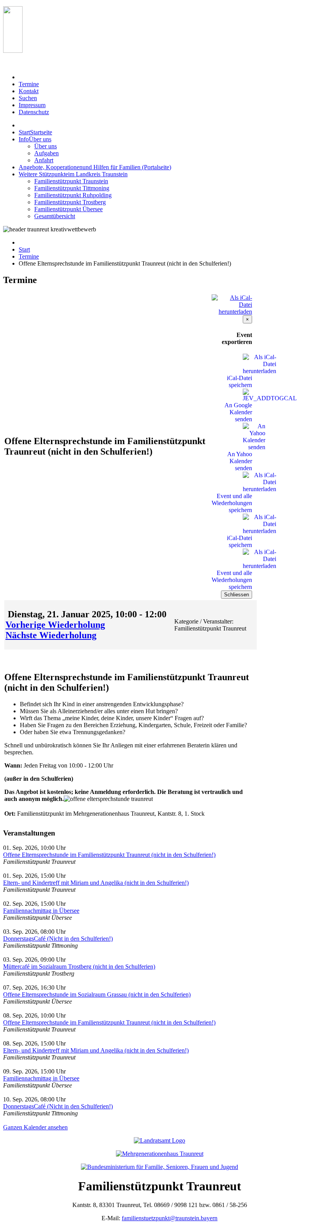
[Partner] (13, 50)
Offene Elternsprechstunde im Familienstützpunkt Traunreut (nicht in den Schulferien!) (109, 854)
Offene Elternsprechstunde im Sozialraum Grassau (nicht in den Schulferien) (97, 994)
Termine (29, 256)
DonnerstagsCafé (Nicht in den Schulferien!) (58, 938)
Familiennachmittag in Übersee (41, 910)
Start (24, 249)
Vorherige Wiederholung (55, 625)
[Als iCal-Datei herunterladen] (232, 302)
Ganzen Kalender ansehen (35, 1127)
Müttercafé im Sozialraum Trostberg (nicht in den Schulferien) (79, 966)
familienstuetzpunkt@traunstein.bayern (169, 1218)
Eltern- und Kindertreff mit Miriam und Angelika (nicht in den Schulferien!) (96, 882)
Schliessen (236, 594)
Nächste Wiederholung (50, 635)
